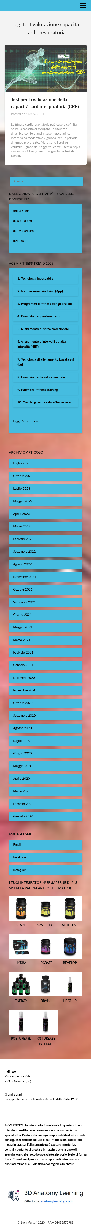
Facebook (19, 857)
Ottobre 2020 (23, 703)
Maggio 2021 (22, 627)
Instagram (19, 870)
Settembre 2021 (24, 602)
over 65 (18, 240)
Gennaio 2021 (23, 665)
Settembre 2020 (24, 715)
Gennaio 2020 (23, 816)
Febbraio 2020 (23, 804)
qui (36, 421)
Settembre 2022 (24, 551)
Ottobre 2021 (23, 589)
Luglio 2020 (21, 741)
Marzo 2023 (21, 526)
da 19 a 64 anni (23, 231)
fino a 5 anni (21, 211)
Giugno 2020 (22, 753)
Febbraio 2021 (23, 652)
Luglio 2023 (21, 488)
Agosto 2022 (22, 564)
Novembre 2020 (24, 690)
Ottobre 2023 (23, 476)
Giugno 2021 (22, 614)
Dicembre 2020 (24, 677)
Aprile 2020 (21, 778)
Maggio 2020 (22, 766)
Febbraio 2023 (23, 539)
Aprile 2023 (21, 514)
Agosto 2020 (22, 728)
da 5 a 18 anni (23, 221)
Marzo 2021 (21, 640)
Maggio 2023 (22, 501)
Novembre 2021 (24, 577)
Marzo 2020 (21, 791)
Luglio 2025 (21, 463)
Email (17, 844)
